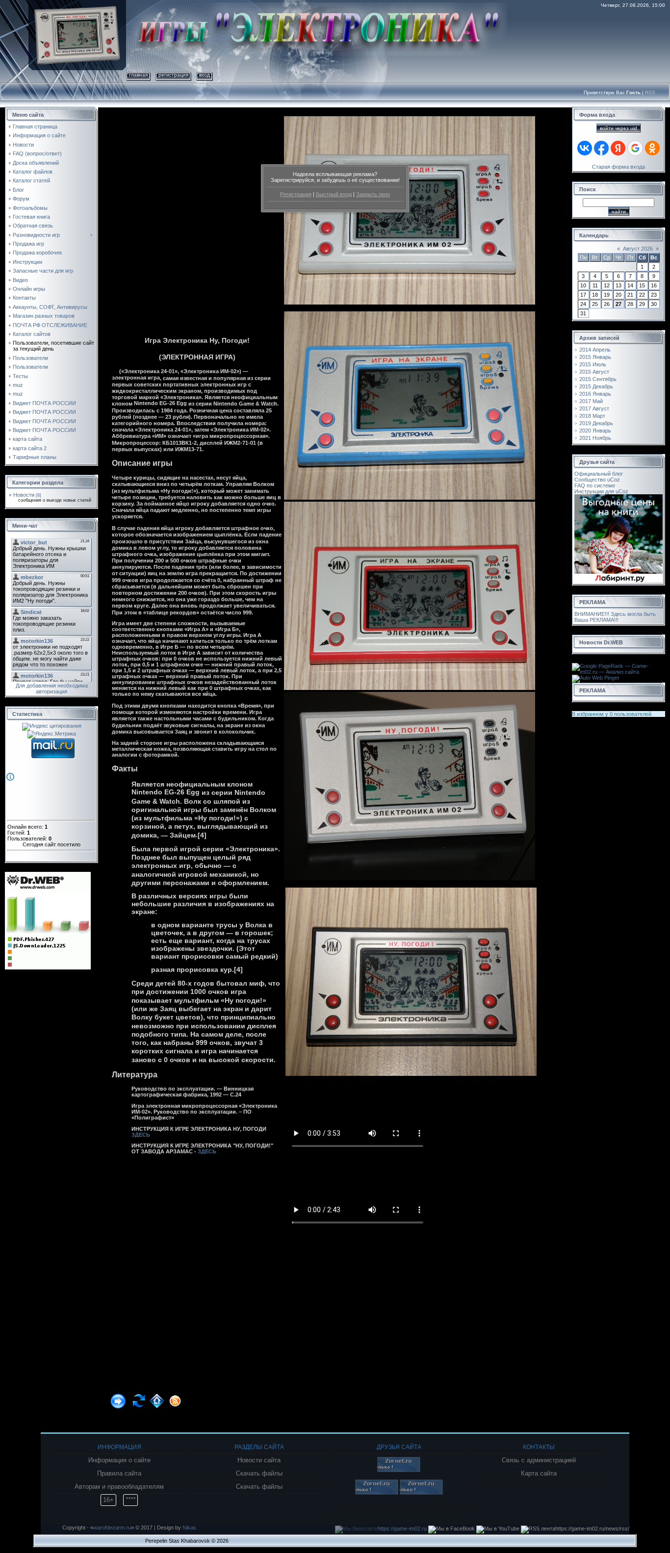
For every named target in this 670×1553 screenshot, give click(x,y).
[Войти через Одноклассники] (652, 148)
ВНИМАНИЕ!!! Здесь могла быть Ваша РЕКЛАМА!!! (615, 617)
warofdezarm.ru (112, 1527)
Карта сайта (539, 1473)
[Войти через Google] (635, 148)
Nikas (189, 1527)
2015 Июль (592, 364)
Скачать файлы (259, 1473)
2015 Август (594, 372)
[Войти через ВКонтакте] (584, 148)
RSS (650, 92)
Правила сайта (119, 1473)
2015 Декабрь (596, 386)
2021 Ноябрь (595, 438)
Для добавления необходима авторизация (52, 688)
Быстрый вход (334, 194)
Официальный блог (598, 474)
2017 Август (594, 408)
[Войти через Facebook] (601, 148)
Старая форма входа (618, 167)
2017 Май (591, 401)
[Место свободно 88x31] (398, 1470)
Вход (204, 74)
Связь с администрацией (539, 1460)
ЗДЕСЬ (140, 1135)
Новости (23, 495)
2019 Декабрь (596, 423)
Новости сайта (259, 1460)
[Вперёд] (120, 1396)
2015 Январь (595, 357)
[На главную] (158, 1396)
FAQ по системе (594, 485)
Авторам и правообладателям (119, 1486)
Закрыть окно (373, 194)
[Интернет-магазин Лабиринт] (618, 497)
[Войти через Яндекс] (618, 148)
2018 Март (592, 416)
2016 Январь (595, 394)
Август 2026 (638, 249)
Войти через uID (618, 128)
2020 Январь (595, 430)
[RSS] (176, 1396)
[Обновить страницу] (140, 1396)
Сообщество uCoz (597, 480)
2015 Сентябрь (598, 379)
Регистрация (295, 194)
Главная (138, 74)
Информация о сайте (119, 1460)
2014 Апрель (595, 350)
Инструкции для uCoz (601, 491)
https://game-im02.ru (402, 1528)
